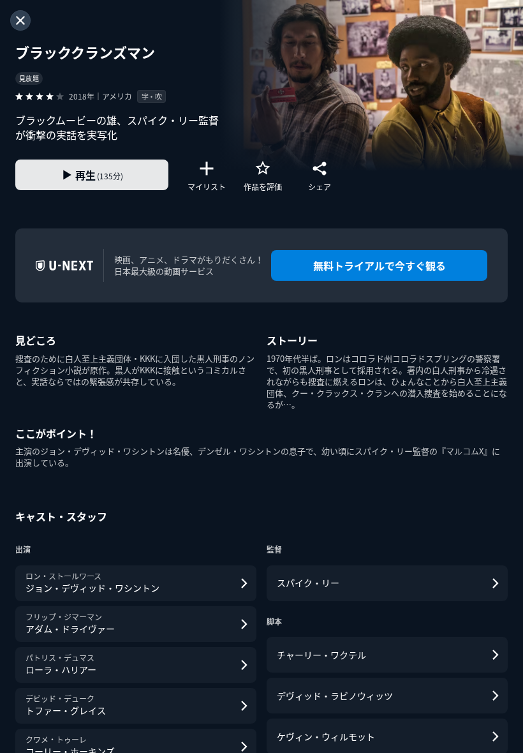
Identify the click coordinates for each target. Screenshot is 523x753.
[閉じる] (20, 20)
